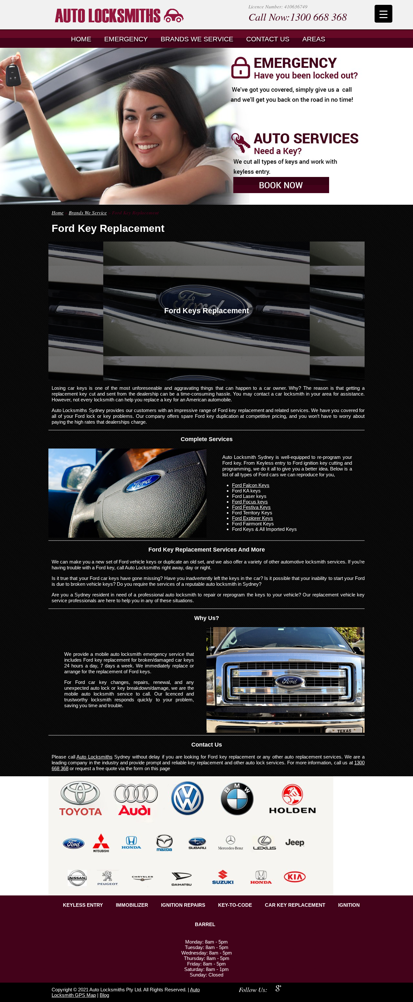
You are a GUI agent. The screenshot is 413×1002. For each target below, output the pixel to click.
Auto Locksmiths (94, 756)
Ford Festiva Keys (251, 507)
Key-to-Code (235, 905)
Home (81, 39)
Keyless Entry (83, 905)
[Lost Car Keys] (137, 14)
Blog (104, 995)
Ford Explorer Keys (252, 518)
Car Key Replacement (295, 905)
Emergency (126, 39)
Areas (313, 39)
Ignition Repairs (183, 905)
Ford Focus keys (250, 501)
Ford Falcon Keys (250, 485)
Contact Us (267, 39)
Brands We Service (197, 39)
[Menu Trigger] (383, 14)
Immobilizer (132, 905)
